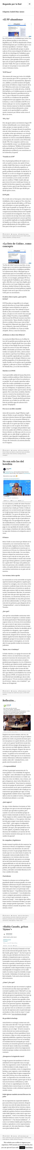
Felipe (7, 452)
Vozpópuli (5, 455)
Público (4, 237)
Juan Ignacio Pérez (19, 1137)
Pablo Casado (26, 236)
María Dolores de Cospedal (9, 236)
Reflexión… (9, 700)
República (9, 237)
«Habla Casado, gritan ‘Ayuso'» (15, 928)
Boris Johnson (23, 691)
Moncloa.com (19, 236)
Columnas (14, 234)
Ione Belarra (12, 452)
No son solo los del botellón (13, 463)
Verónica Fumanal (18, 1139)
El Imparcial (10, 692)
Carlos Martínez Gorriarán (9, 917)
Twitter (17, 920)
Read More (29, 1147)
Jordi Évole (9, 919)
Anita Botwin (23, 1136)
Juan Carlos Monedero (18, 919)
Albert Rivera (25, 915)
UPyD (21, 920)
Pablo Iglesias (12, 920)
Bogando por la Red (12, 4)
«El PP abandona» (13, 19)
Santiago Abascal (16, 237)
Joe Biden (27, 452)
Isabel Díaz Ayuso (24, 234)
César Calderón (23, 450)
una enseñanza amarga (19, 1014)
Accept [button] (22, 1147)
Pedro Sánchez (13, 453)
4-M (21, 915)
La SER (24, 692)
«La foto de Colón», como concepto (17, 245)
